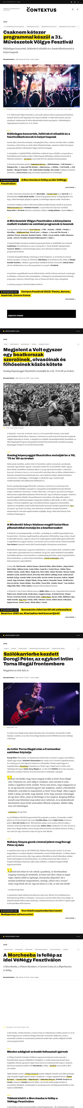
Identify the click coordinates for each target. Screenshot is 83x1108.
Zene (5, 22)
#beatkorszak (25, 344)
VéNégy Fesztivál (31, 1074)
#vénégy (65, 949)
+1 (78, 26)
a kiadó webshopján (51, 558)
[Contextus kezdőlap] (41, 9)
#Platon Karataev (55, 949)
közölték (53, 1065)
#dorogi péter (22, 648)
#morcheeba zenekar (41, 949)
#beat (5, 344)
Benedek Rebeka (8, 59)
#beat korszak (14, 344)
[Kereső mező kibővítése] (72, 9)
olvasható (27, 159)
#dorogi (13, 648)
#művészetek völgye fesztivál (68, 26)
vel (14, 207)
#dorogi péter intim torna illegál (39, 648)
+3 (78, 949)
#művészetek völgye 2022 (49, 26)
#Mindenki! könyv (44, 344)
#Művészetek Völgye (33, 26)
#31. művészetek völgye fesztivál (14, 26)
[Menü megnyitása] (77, 9)
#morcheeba (28, 949)
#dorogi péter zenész (58, 648)
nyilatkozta (12, 812)
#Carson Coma (8, 949)
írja (71, 505)
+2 (78, 344)
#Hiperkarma (19, 949)
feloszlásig (24, 766)
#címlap (34, 344)
